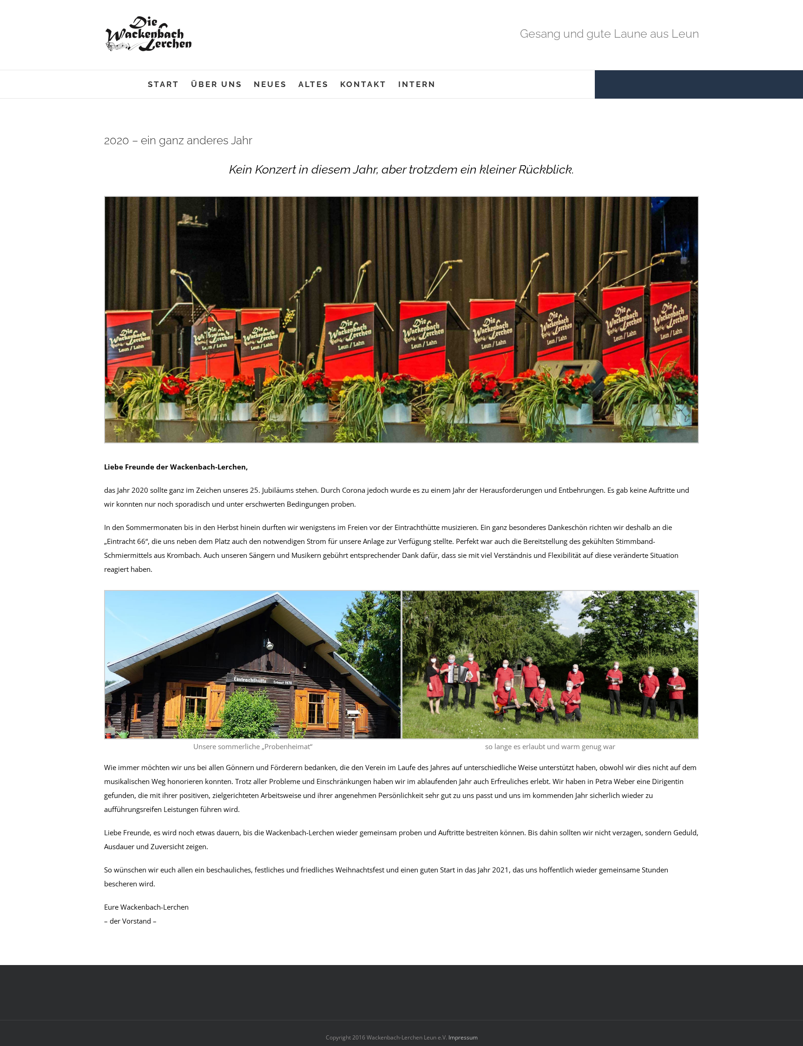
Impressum (462, 1037)
